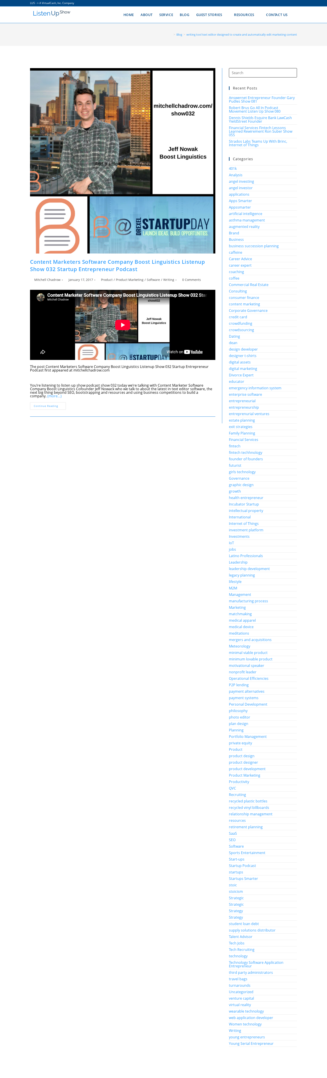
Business (236, 239)
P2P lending (239, 684)
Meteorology (239, 646)
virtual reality (240, 1004)
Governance (239, 478)
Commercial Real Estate (248, 284)
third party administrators (251, 972)
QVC (232, 788)
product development (247, 768)
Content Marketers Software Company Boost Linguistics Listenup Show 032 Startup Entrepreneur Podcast (117, 265)
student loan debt (244, 923)
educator (236, 381)
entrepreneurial (242, 400)
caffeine (235, 252)
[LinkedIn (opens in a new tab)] (290, 3)
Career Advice (240, 258)
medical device (241, 626)
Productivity (239, 781)
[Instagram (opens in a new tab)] (285, 3)
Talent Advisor (240, 936)
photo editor (239, 717)
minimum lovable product (250, 659)
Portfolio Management (248, 736)
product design (241, 755)
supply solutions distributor (252, 930)
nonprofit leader (242, 672)
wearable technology (246, 1011)
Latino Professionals (246, 555)
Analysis (235, 175)
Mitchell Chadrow (47, 280)
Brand (234, 233)
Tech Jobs (236, 943)
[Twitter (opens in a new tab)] (275, 3)
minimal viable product (248, 652)
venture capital (241, 998)
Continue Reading (50, 407)
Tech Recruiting (241, 949)
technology (238, 956)
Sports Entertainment (247, 852)
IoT (231, 542)
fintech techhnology (245, 452)
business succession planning (254, 246)
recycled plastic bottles (248, 801)
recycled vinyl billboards (249, 807)
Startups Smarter (243, 878)
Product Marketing (129, 280)
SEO (232, 839)
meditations (239, 633)
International (240, 517)
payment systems (243, 697)
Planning (236, 730)
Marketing (237, 607)
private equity (240, 743)
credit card (238, 317)
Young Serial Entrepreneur (251, 1043)
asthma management (247, 220)
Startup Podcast (242, 865)
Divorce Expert (241, 375)
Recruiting (237, 794)
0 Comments (191, 280)
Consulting (238, 291)
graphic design (241, 484)
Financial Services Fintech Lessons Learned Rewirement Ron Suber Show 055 (260, 131)
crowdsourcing (241, 329)
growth (235, 491)
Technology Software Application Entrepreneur (256, 964)
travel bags (238, 978)
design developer (243, 349)
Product (107, 280)
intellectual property (246, 510)
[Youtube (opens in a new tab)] (295, 3)
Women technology (245, 1024)
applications (239, 194)
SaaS (233, 833)
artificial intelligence (245, 213)
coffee (234, 278)
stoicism (236, 891)
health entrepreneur (246, 497)
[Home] (171, 34)
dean (233, 342)
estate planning (242, 420)
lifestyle (235, 581)
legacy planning (242, 575)
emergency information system (255, 388)
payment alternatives (246, 691)
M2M (233, 588)
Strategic (236, 897)
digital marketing (243, 368)
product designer (243, 762)
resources (237, 820)
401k (233, 168)
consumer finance (244, 297)
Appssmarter (240, 207)
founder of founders (246, 459)
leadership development (249, 568)
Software (153, 280)
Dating (234, 336)
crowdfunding (240, 323)
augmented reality (244, 226)
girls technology (242, 471)
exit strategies (240, 426)
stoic (233, 885)
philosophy (238, 710)
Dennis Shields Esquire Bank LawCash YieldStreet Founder (260, 119)
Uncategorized (241, 991)
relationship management (250, 814)
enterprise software (245, 394)
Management (240, 594)
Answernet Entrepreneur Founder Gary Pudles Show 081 (262, 99)
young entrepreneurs (247, 1037)
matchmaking (240, 613)
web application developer (251, 1017)
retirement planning (246, 826)
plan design (238, 723)
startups (236, 872)
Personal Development (248, 704)
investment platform (246, 530)
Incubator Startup (244, 504)
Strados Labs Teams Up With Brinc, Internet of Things (258, 143)
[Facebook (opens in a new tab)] (280, 3)
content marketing (244, 304)
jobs (232, 549)
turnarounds (239, 985)
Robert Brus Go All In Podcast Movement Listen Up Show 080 (255, 109)
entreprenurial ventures (249, 413)
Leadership (238, 562)
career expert (240, 265)
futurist (235, 465)
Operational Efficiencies (248, 678)
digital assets (240, 362)
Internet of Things (244, 523)
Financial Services (243, 439)
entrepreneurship (244, 407)
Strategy (236, 910)
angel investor (241, 187)
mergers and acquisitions (250, 639)
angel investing (241, 181)
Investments (239, 536)
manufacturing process (248, 601)
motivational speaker (246, 665)
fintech (234, 446)
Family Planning (242, 433)
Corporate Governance (248, 310)
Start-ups (236, 859)
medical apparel (242, 620)
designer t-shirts (242, 355)
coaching (236, 271)
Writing (168, 280)
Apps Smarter (240, 200)
